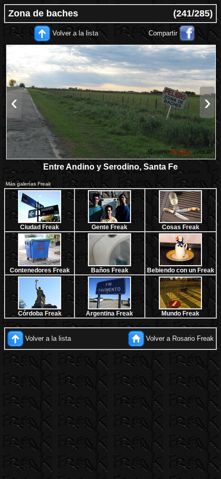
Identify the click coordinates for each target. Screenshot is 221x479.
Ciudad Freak (39, 227)
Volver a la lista (75, 33)
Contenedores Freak (40, 270)
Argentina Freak (109, 313)
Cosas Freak (180, 227)
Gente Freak (109, 227)
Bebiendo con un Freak (180, 270)
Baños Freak (109, 270)
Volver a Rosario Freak (180, 338)
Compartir (163, 33)
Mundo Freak (180, 313)
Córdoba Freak (40, 313)
